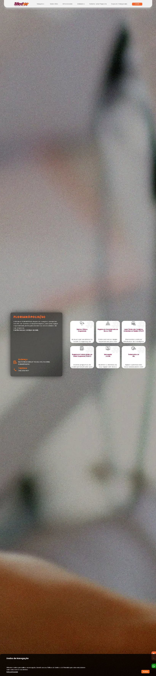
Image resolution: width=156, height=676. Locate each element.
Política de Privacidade (12, 671)
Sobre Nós (54, 4)
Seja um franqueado (119, 4)
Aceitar (145, 672)
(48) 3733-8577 (23, 371)
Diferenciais (68, 4)
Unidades (81, 4)
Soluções (40, 4)
